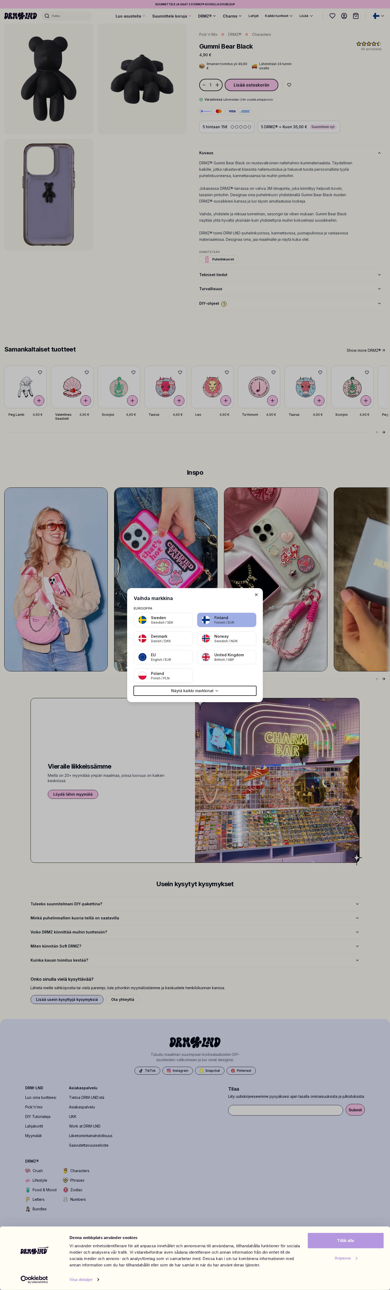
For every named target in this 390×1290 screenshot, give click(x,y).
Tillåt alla (345, 1240)
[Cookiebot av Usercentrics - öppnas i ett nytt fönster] (34, 1280)
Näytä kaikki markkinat (192, 690)
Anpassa (343, 1257)
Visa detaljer (81, 1279)
